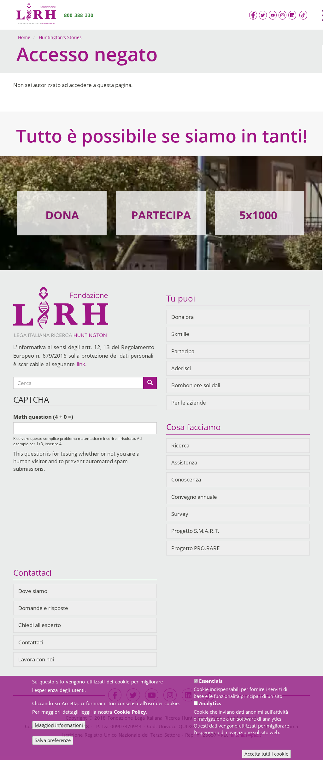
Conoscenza (186, 479)
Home (24, 37)
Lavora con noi (36, 659)
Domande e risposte (43, 608)
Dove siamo (32, 591)
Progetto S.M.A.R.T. (195, 530)
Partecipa (182, 351)
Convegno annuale (194, 496)
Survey (179, 513)
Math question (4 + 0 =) (43, 416)
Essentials (210, 681)
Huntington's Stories (60, 37)
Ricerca (180, 445)
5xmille (180, 333)
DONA (62, 215)
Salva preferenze (53, 740)
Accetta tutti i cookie (266, 754)
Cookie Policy (130, 712)
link (81, 364)
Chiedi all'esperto (39, 625)
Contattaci (30, 642)
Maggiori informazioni (59, 725)
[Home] (36, 15)
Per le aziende (188, 402)
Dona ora (182, 316)
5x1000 (258, 215)
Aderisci (181, 368)
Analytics (210, 703)
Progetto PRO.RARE (195, 548)
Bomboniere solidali (195, 385)
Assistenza (184, 462)
